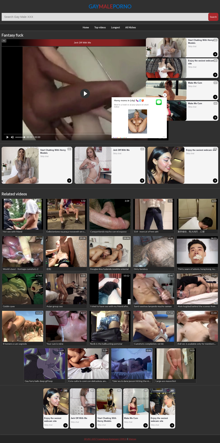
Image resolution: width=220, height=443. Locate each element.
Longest (115, 27)
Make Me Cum (195, 83)
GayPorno (110, 6)
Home (86, 27)
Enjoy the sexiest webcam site (201, 62)
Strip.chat (192, 46)
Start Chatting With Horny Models (201, 41)
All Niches (130, 27)
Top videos (100, 27)
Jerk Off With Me (82, 42)
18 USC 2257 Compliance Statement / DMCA (105, 439)
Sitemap (132, 439)
